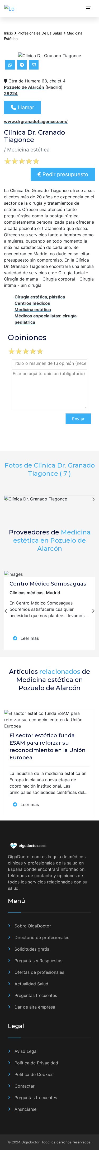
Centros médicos (32, 303)
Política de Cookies (34, 1074)
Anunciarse (25, 1109)
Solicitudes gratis (32, 949)
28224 (11, 93)
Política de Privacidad (36, 1062)
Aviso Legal (26, 1051)
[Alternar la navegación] (89, 9)
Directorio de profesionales (42, 937)
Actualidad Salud (31, 983)
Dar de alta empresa (35, 1007)
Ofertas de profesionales (39, 972)
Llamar (25, 107)
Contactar (25, 1086)
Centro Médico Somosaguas (48, 584)
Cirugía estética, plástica (40, 296)
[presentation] (6, 500)
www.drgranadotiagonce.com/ (36, 121)
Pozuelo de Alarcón (24, 87)
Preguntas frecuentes (36, 995)
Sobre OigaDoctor (33, 925)
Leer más (29, 638)
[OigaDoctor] (12, 8)
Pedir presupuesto (64, 174)
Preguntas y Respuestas (38, 960)
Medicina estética (33, 309)
